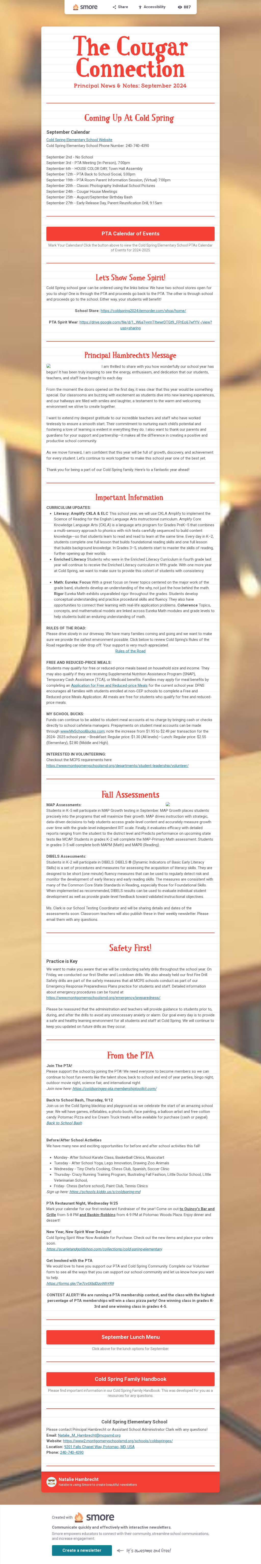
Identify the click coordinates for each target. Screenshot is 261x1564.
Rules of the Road (130, 651)
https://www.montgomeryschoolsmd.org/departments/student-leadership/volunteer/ (117, 765)
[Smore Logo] (85, 7)
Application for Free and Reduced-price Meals (109, 685)
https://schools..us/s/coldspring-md (104, 1192)
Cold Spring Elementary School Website (79, 140)
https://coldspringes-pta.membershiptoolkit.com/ (114, 1088)
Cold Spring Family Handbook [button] (130, 1379)
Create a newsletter (81, 1550)
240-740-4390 (72, 1452)
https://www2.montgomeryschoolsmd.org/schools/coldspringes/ (118, 1441)
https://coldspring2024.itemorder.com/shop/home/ (143, 310)
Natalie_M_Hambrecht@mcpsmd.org (89, 1435)
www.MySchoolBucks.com (82, 731)
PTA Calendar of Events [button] (131, 234)
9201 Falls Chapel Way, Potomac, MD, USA (99, 1447)
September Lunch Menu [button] (130, 1337)
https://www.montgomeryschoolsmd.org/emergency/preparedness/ (103, 997)
